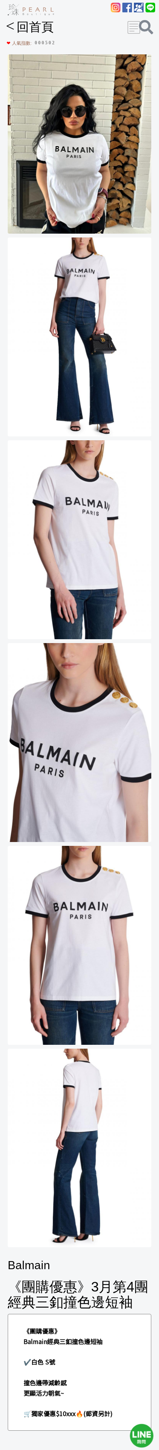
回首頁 (30, 27)
